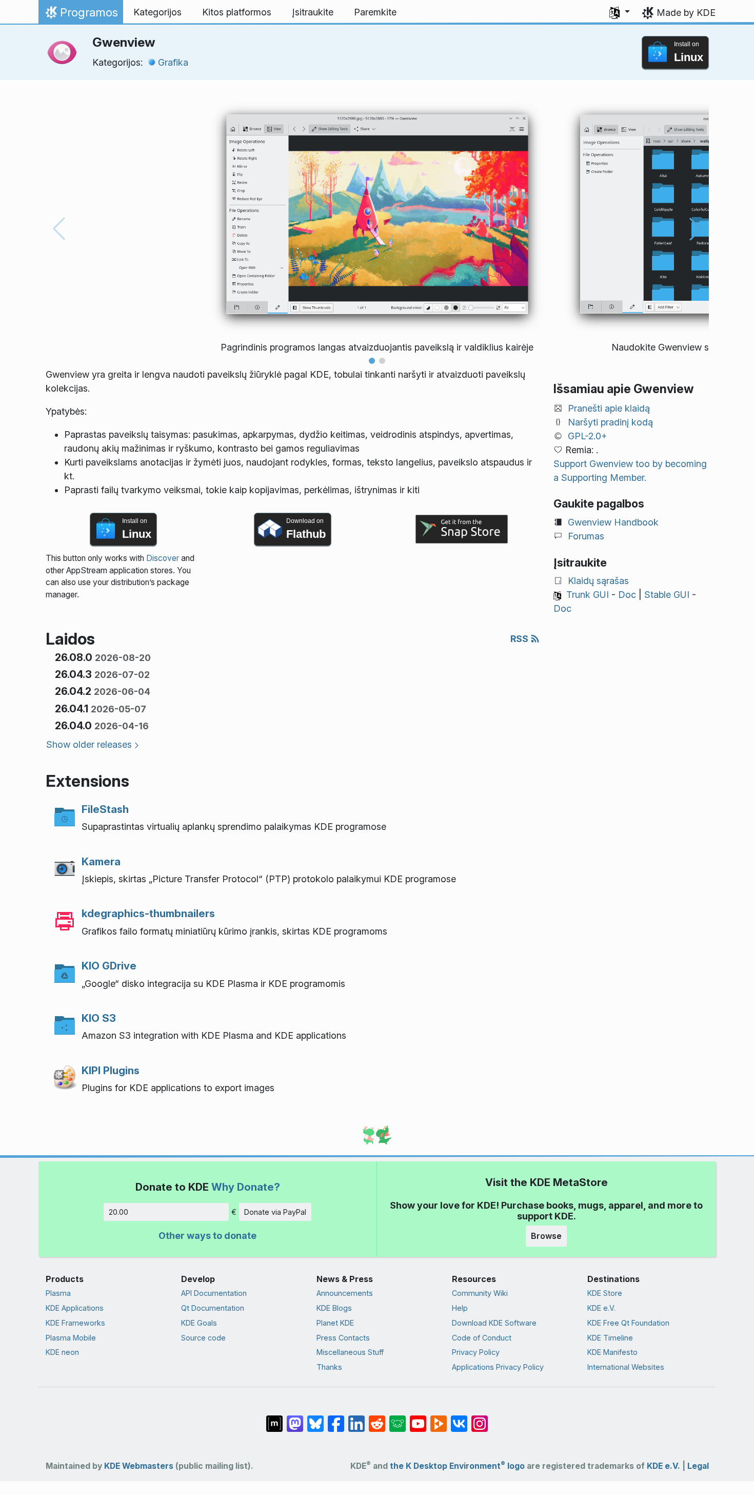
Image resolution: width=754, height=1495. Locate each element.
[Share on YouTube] (418, 1418)
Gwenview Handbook (613, 522)
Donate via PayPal (275, 1212)
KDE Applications (75, 1308)
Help (460, 1308)
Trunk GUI (587, 594)
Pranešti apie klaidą (609, 408)
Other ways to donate (207, 1235)
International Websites (625, 1367)
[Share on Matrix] (274, 1418)
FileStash (105, 809)
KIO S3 (99, 1018)
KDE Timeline (610, 1337)
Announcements (344, 1293)
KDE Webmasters (138, 1466)
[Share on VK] (459, 1418)
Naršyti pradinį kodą (610, 422)
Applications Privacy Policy (498, 1367)
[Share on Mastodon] (295, 1418)
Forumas (586, 536)
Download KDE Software (494, 1322)
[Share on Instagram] (479, 1418)
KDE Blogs (334, 1308)
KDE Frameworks (75, 1322)
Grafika (173, 62)
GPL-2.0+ (587, 436)
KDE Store (604, 1293)
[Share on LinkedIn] (356, 1418)
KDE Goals (199, 1322)
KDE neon (62, 1352)
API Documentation (214, 1293)
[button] (619, 12)
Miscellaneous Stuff (350, 1352)
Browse (546, 1236)
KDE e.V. (601, 1308)
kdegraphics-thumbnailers (148, 913)
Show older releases (89, 744)
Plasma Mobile (71, 1337)
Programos (80, 15)
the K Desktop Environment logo (457, 1466)
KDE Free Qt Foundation (628, 1322)
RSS (520, 638)
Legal (698, 1466)
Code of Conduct (481, 1337)
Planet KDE (335, 1322)
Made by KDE (686, 12)
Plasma (58, 1293)
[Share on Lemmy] (397, 1418)
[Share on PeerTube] (438, 1418)
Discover (162, 558)
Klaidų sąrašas (598, 580)
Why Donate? (245, 1186)
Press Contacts (343, 1337)
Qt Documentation (212, 1308)
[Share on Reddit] (377, 1418)
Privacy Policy (476, 1352)
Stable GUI (666, 594)
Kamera (101, 861)
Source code (203, 1337)
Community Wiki (480, 1293)
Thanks (329, 1367)
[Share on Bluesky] (315, 1418)
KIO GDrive (109, 965)
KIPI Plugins (111, 1070)
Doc (627, 594)
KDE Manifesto (612, 1352)
